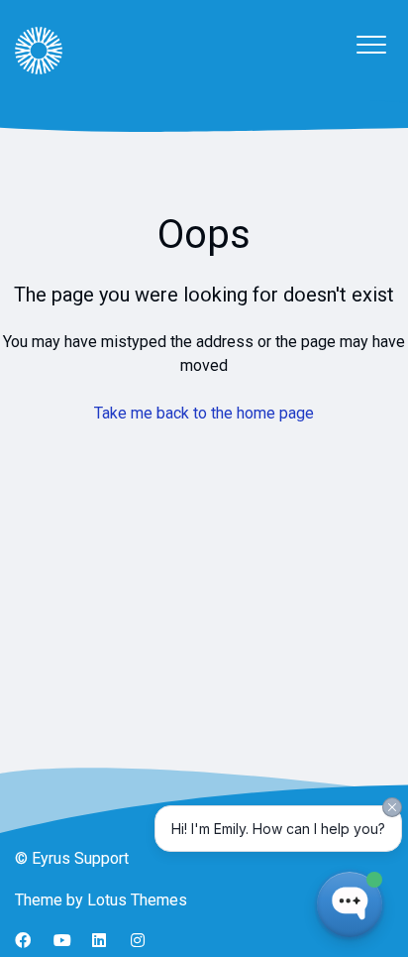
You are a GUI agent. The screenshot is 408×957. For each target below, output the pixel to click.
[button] (371, 44)
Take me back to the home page (204, 413)
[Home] (38, 50)
